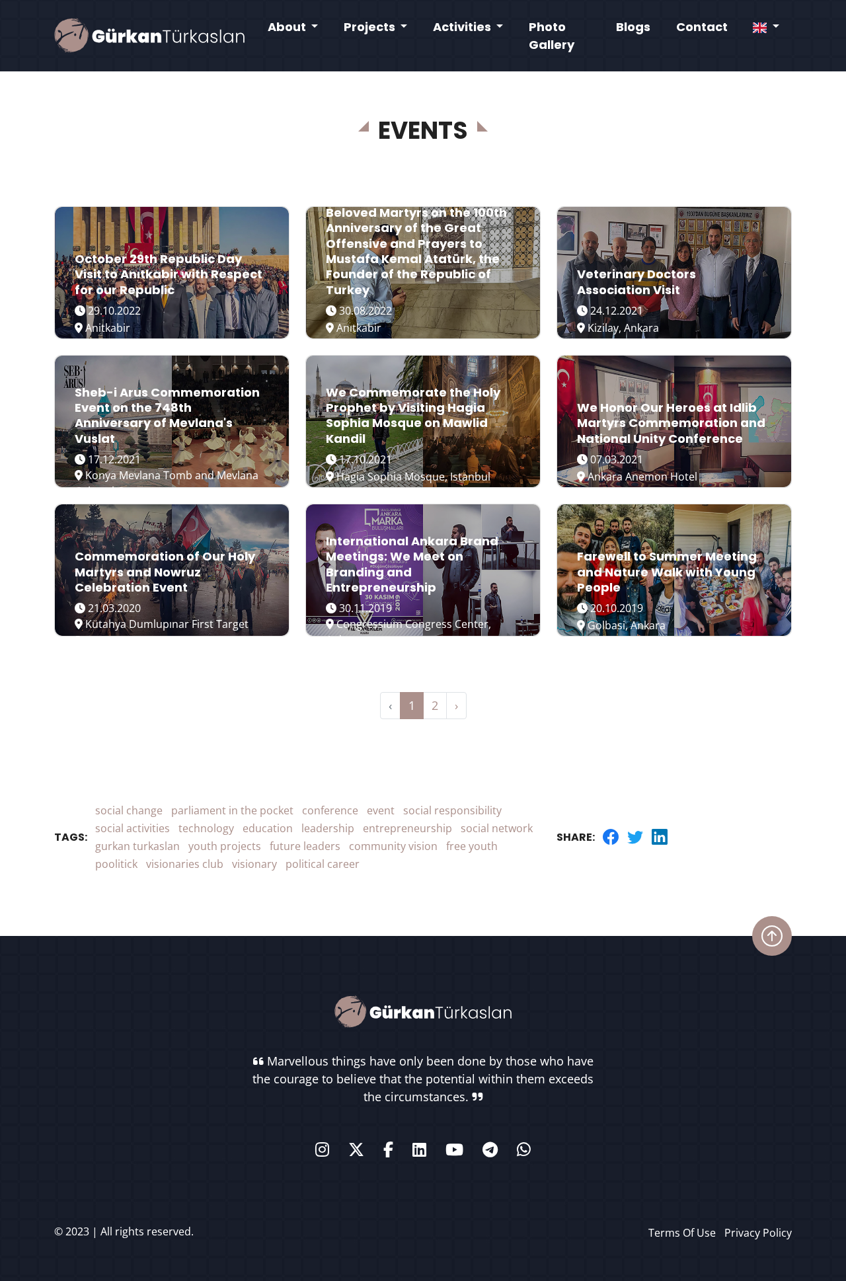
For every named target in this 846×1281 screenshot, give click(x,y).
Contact (702, 27)
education (268, 828)
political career (323, 864)
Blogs (633, 27)
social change (129, 810)
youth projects (224, 846)
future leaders (305, 846)
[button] (766, 27)
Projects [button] (371, 27)
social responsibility (452, 810)
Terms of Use (682, 1232)
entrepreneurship (407, 828)
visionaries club (184, 864)
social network (497, 828)
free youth (472, 846)
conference (330, 810)
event (381, 810)
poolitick (116, 864)
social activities (132, 828)
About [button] (288, 27)
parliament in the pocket (232, 810)
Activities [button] (463, 27)
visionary (254, 864)
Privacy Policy (758, 1232)
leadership (327, 828)
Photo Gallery (551, 36)
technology (206, 828)
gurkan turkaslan (137, 846)
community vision (393, 846)
